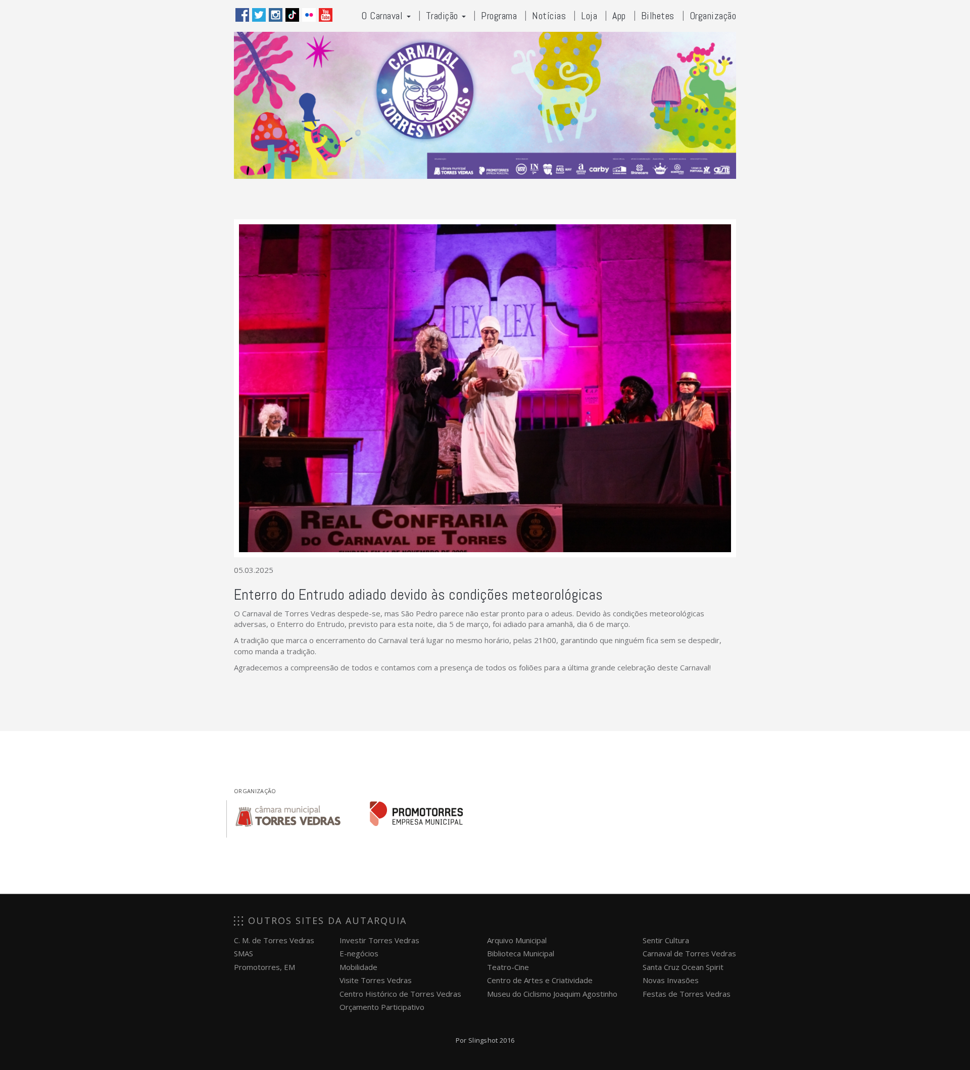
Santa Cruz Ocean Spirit (683, 967)
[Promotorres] (416, 814)
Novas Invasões (671, 980)
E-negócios (359, 953)
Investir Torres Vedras (379, 940)
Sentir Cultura (666, 940)
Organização (713, 15)
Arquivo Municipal (517, 940)
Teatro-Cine (508, 967)
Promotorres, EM (264, 967)
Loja (589, 15)
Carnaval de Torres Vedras (689, 953)
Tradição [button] (443, 15)
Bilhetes (657, 15)
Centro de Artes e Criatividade (540, 980)
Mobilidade (358, 967)
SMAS (243, 953)
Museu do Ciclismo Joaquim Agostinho (552, 994)
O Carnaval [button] (383, 15)
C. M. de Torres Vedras (274, 940)
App (619, 15)
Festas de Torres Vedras (687, 994)
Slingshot (483, 1040)
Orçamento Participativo (382, 1007)
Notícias (549, 15)
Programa (499, 15)
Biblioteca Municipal (520, 953)
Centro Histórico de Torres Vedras (400, 994)
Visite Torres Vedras (376, 980)
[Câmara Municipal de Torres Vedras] (288, 814)
